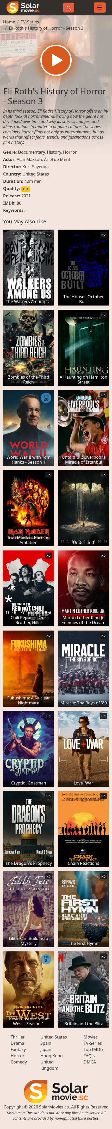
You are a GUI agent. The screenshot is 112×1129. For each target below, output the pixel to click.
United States (35, 174)
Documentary (31, 152)
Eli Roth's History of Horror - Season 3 (46, 28)
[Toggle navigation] (100, 7)
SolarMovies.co (54, 1107)
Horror (70, 152)
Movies (91, 1037)
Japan (45, 1049)
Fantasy (18, 1049)
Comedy (19, 1062)
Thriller (18, 1037)
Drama (17, 1043)
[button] (56, 60)
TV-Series (30, 22)
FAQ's (89, 1056)
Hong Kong (51, 1056)
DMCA (90, 1062)
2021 (26, 196)
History (54, 152)
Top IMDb (93, 1049)
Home (9, 22)
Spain (45, 1043)
